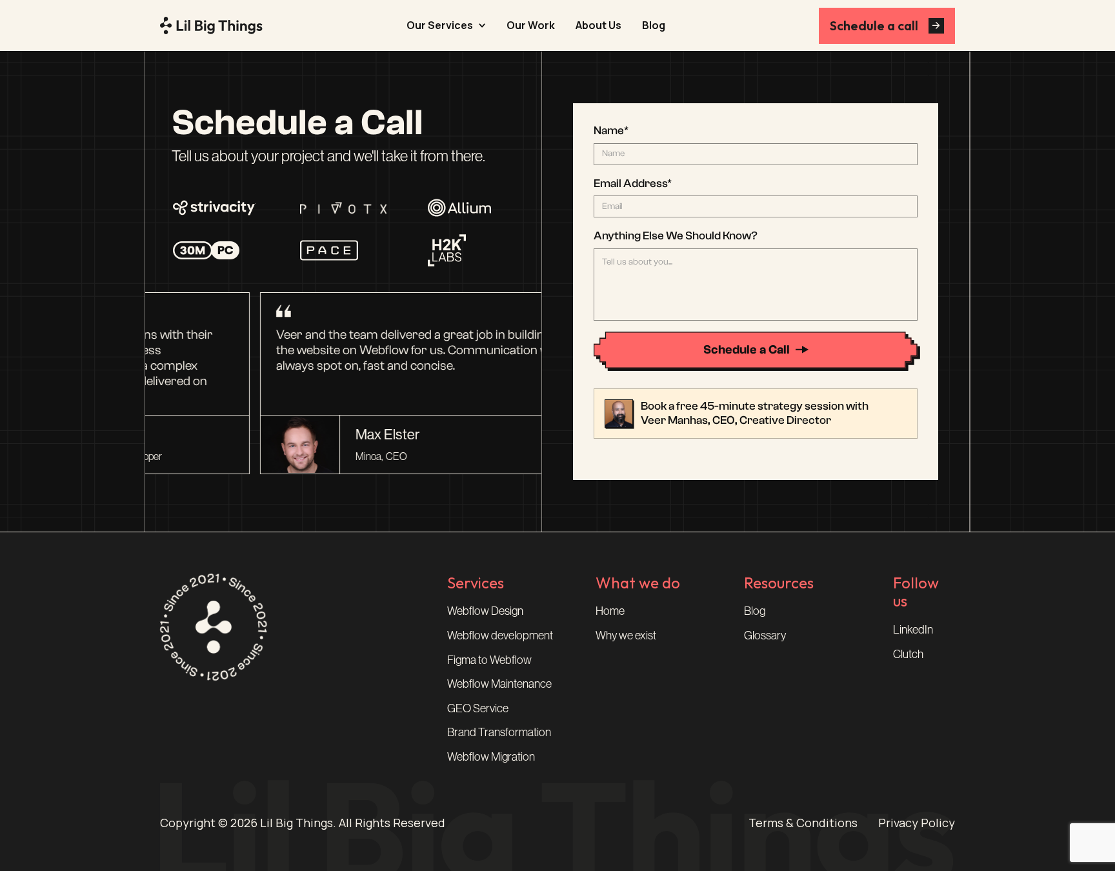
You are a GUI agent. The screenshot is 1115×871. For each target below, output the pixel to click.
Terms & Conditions (803, 823)
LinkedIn (913, 629)
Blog (653, 25)
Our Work (531, 25)
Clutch (908, 654)
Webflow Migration (491, 756)
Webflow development (500, 635)
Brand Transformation (499, 732)
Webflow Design (485, 611)
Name (611, 130)
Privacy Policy (916, 823)
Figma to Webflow (489, 660)
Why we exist (626, 635)
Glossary (765, 635)
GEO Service (477, 708)
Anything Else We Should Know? (676, 236)
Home (610, 611)
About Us (598, 25)
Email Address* (633, 183)
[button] (446, 25)
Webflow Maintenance (499, 683)
